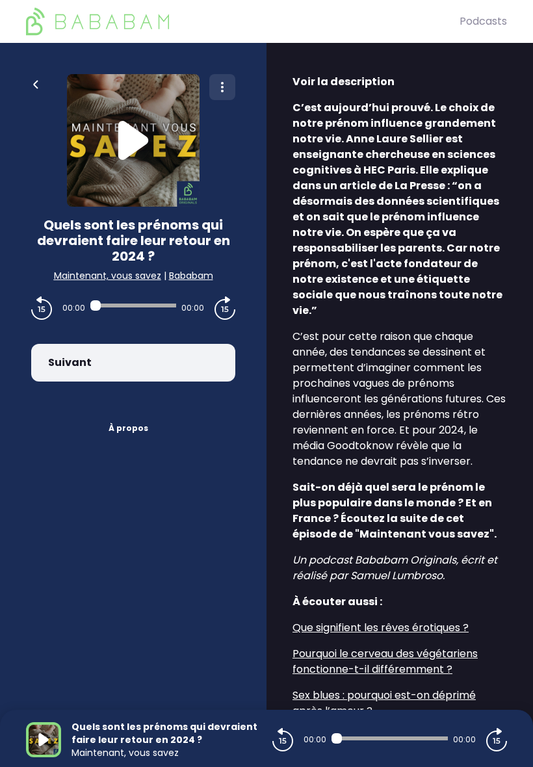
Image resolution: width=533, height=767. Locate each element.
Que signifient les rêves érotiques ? (380, 627)
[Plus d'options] (222, 87)
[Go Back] (35, 83)
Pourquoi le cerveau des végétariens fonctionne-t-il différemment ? (385, 661)
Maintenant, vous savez (107, 275)
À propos (128, 428)
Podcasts (483, 21)
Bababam (191, 275)
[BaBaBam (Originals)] (243, 21)
